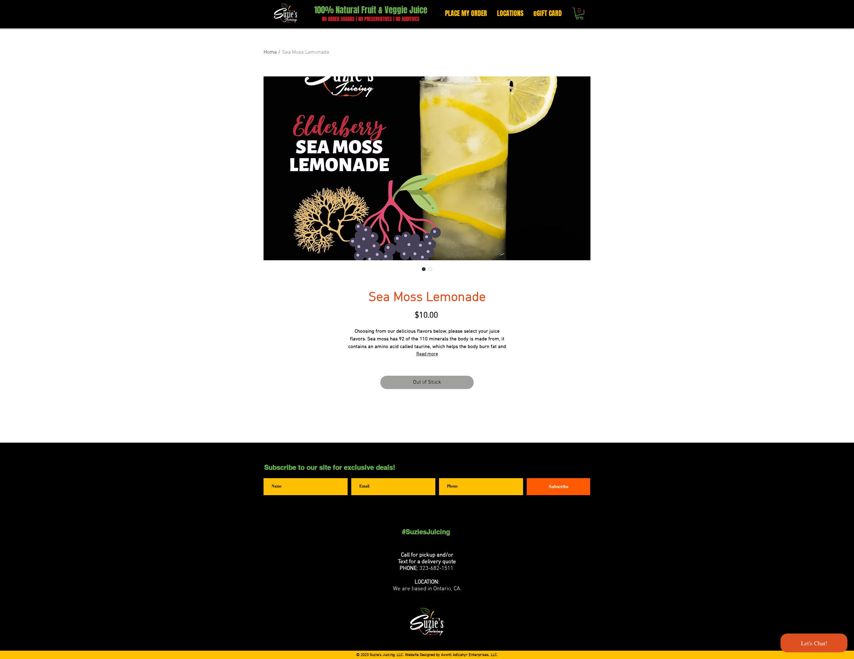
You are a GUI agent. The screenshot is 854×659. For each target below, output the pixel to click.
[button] (579, 13)
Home (270, 52)
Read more (427, 354)
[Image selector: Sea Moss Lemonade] (423, 269)
